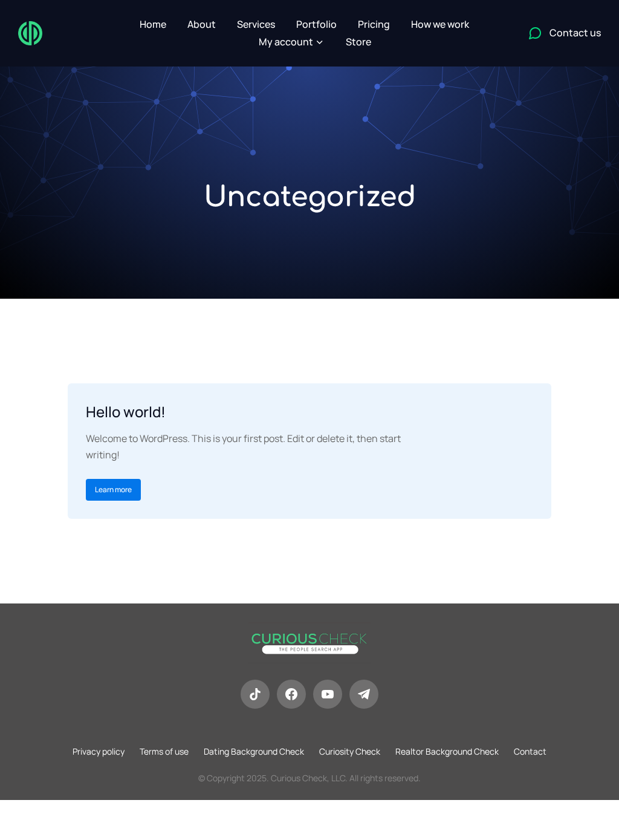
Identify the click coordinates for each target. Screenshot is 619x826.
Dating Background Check (254, 751)
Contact (530, 751)
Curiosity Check (349, 751)
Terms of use (164, 751)
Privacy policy (99, 751)
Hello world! (126, 411)
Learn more (113, 489)
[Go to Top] (601, 808)
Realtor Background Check (447, 751)
